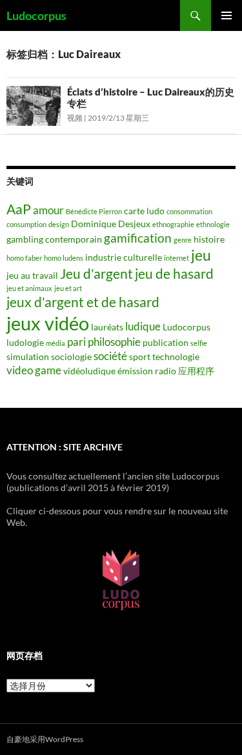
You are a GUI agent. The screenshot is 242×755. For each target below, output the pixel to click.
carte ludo (144, 210)
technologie (175, 356)
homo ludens (63, 258)
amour (48, 210)
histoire (209, 239)
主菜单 (226, 15)
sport (139, 356)
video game (33, 370)
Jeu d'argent (96, 273)
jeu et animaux (29, 288)
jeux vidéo (47, 323)
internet (176, 258)
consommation (189, 211)
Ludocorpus (36, 15)
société (110, 356)
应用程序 (196, 370)
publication (165, 342)
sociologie (71, 356)
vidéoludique (89, 370)
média (55, 343)
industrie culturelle (123, 257)
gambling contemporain (54, 239)
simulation (27, 356)
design (58, 224)
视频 (75, 118)
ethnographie (173, 224)
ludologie (25, 342)
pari (76, 341)
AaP (18, 209)
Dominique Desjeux (110, 223)
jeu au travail (32, 275)
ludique (143, 326)
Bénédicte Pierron (94, 211)
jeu (201, 255)
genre (183, 240)
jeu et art (68, 288)
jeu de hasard (174, 273)
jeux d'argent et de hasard (82, 302)
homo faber (24, 258)
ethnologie (213, 224)
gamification (138, 237)
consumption (26, 224)
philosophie (114, 341)
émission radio (146, 370)
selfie (198, 343)
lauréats (107, 326)
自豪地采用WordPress (44, 739)
